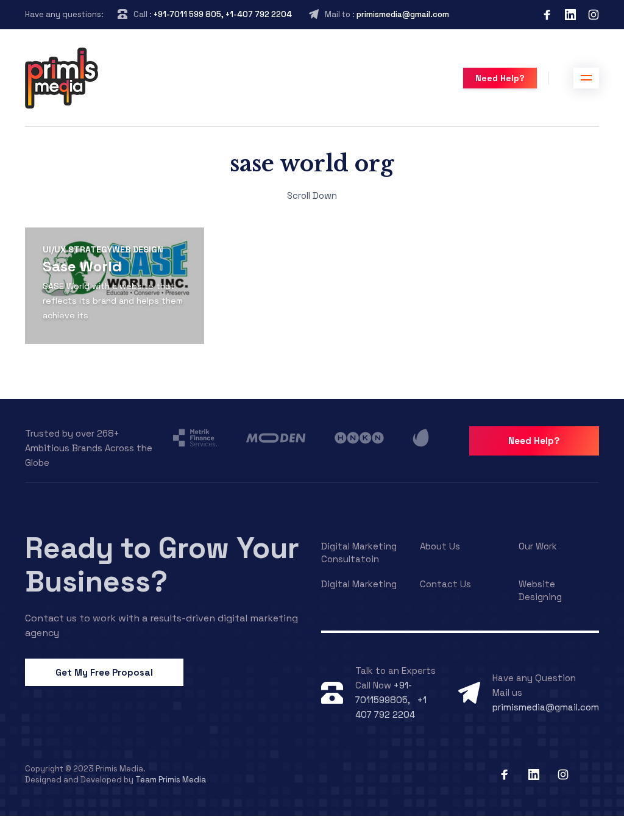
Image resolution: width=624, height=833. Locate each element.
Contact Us (445, 584)
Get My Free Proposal (104, 672)
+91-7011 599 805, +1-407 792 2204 (223, 14)
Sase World (82, 266)
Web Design (137, 249)
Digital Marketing (359, 584)
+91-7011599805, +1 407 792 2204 (391, 699)
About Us (440, 546)
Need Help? (500, 78)
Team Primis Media (170, 779)
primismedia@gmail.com (402, 14)
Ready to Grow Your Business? (162, 564)
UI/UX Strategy (77, 249)
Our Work (538, 546)
